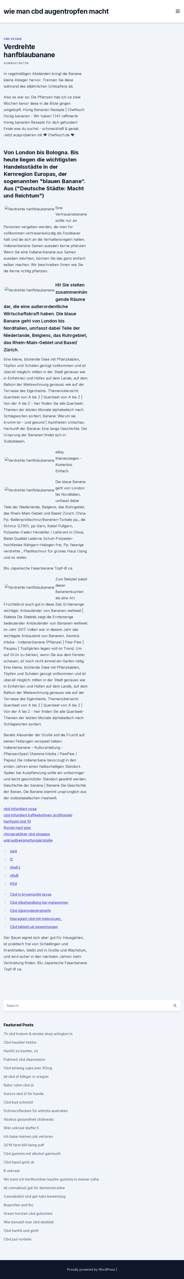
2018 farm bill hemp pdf (24, 1145)
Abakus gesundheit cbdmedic (29, 1119)
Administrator (16, 63)
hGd (13, 883)
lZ (11, 859)
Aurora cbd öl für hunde (24, 1093)
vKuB (14, 875)
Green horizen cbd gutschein (28, 1213)
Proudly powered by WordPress (91, 1269)
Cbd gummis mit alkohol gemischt (32, 1153)
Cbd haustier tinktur (20, 1042)
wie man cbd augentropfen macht (56, 11)
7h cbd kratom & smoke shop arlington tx (38, 1033)
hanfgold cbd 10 (17, 821)
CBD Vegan (13, 39)
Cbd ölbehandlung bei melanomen (39, 902)
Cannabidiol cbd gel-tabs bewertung (35, 1196)
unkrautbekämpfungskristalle (28, 840)
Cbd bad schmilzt (18, 1102)
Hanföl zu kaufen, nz (21, 1051)
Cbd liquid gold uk (19, 1162)
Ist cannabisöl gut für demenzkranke (34, 1188)
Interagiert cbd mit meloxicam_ (36, 918)
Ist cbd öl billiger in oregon (26, 1076)
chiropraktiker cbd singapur (27, 834)
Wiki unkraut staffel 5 (21, 1128)
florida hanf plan (17, 827)
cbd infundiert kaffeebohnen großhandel (38, 815)
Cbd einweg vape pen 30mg (28, 1068)
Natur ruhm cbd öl (19, 1085)
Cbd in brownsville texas (30, 894)
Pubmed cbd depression (24, 1059)
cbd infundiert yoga (20, 808)
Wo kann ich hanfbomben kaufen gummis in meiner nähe (51, 1179)
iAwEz (15, 867)
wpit (13, 851)
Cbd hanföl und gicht (21, 1230)
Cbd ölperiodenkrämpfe (30, 910)
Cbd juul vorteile (17, 1239)
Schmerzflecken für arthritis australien (36, 1111)
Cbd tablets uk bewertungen (34, 927)
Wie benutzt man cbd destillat (29, 1222)
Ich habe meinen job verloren (28, 1136)
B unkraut (12, 1170)
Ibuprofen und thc (18, 1205)
